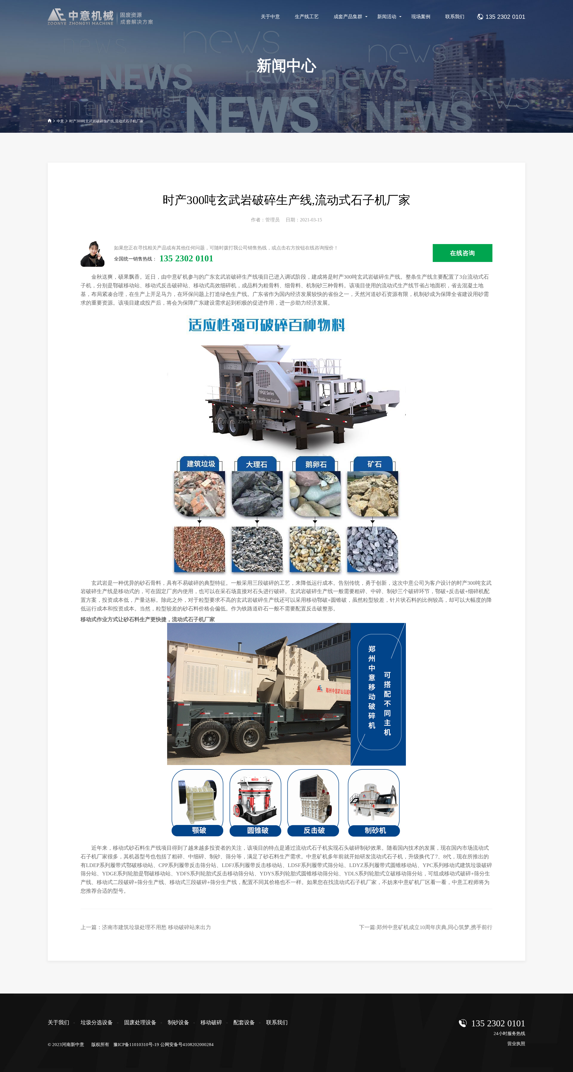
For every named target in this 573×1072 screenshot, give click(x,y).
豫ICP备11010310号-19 (136, 1044)
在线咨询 (462, 253)
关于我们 (58, 1022)
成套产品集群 (348, 16)
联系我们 (454, 16)
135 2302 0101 (498, 1023)
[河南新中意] (105, 16)
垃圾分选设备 (97, 1022)
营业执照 (516, 1043)
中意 (60, 121)
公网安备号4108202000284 (187, 1044)
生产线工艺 (307, 16)
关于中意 (270, 16)
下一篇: (425, 927)
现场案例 (420, 16)
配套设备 (244, 1022)
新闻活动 (386, 16)
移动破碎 (211, 1022)
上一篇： (146, 927)
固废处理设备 (140, 1022)
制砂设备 (178, 1022)
